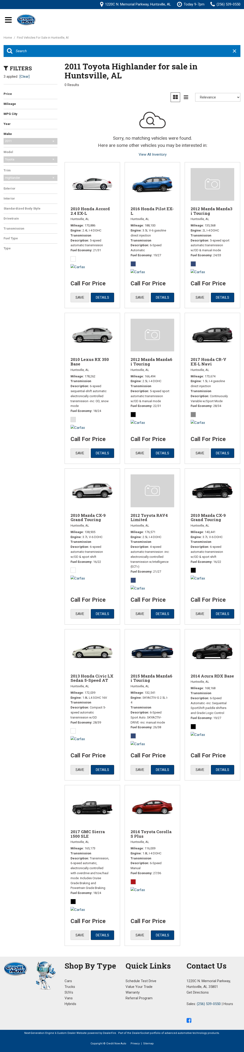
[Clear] (25, 76)
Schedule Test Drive (141, 981)
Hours (228, 1004)
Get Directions (198, 992)
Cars (68, 981)
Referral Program (139, 998)
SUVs (69, 992)
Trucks (70, 987)
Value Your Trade (139, 987)
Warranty (133, 992)
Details (102, 297)
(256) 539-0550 (209, 1004)
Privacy (135, 1043)
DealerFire (109, 1033)
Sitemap (148, 1043)
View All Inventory (153, 154)
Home (8, 37)
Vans (69, 998)
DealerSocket (140, 1033)
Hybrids (70, 1004)
